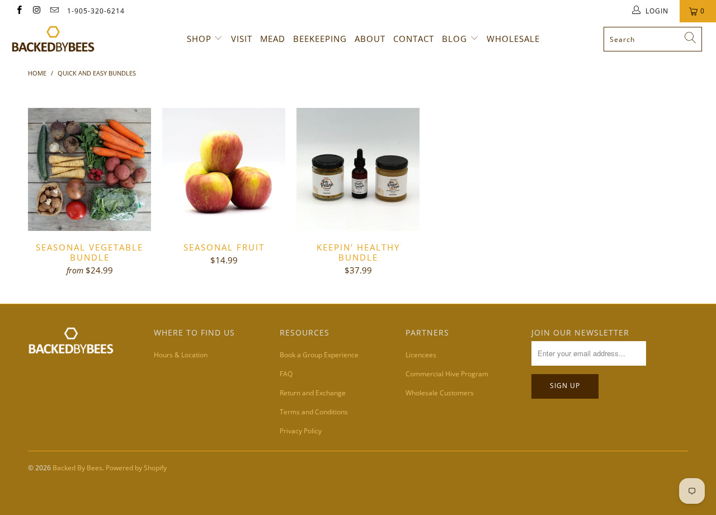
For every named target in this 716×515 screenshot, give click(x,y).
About (370, 38)
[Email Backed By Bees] (54, 11)
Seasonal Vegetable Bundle (89, 169)
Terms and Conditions (314, 412)
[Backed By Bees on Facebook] (18, 11)
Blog (454, 38)
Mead (272, 38)
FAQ (286, 374)
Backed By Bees (77, 468)
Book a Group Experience (319, 355)
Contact (413, 38)
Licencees (421, 355)
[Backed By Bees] (63, 38)
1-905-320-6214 (96, 11)
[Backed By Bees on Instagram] (36, 11)
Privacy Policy (301, 431)
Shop (199, 38)
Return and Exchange (313, 393)
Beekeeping (320, 38)
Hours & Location (181, 355)
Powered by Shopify (136, 468)
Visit (241, 38)
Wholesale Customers (440, 393)
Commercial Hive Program (447, 374)
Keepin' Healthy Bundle (358, 169)
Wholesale (513, 38)
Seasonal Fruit (223, 169)
